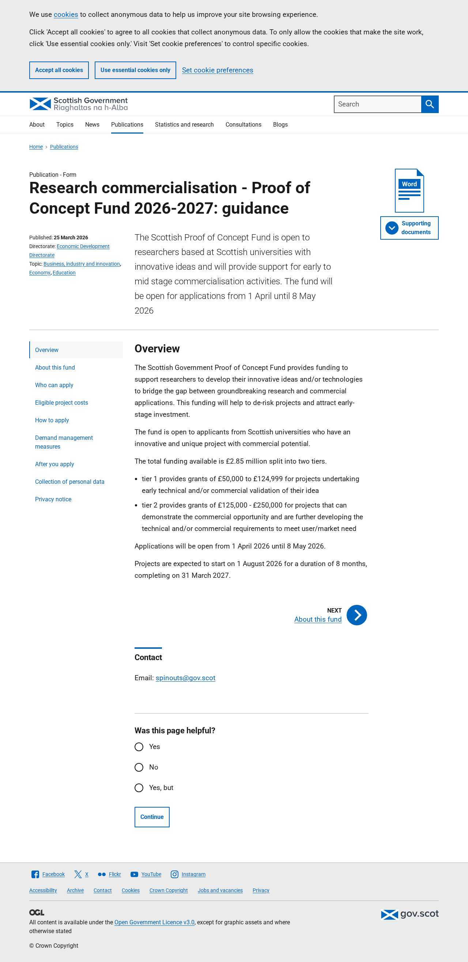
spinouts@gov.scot (185, 678)
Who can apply (54, 385)
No (153, 767)
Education (64, 273)
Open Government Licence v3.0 (154, 922)
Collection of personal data (70, 481)
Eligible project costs (61, 402)
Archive (75, 890)
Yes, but (161, 787)
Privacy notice (53, 499)
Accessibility (43, 890)
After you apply (54, 464)
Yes (154, 746)
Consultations (243, 124)
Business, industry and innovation (82, 264)
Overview (46, 350)
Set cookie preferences (217, 70)
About (37, 124)
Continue (152, 816)
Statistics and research (184, 124)
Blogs (280, 124)
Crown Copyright (169, 890)
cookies (66, 14)
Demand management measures (64, 442)
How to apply (52, 420)
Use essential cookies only (135, 70)
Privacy (261, 890)
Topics (64, 124)
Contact (103, 890)
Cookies (131, 890)
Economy (39, 273)
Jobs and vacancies (220, 890)
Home (36, 147)
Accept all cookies (59, 70)
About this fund (55, 367)
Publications (127, 124)
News (92, 124)
